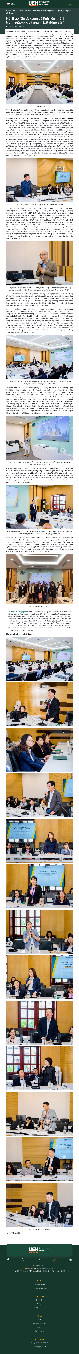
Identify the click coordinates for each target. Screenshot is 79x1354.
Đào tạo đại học (39, 1284)
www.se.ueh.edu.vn (47, 1268)
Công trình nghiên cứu (39, 1343)
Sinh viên (39, 1300)
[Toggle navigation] (70, 4)
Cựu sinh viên (39, 1331)
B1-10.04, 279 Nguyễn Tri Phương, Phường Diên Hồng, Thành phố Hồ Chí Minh (40, 1271)
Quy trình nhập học (39, 1323)
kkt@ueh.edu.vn (33, 1268)
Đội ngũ (39, 1304)
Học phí (39, 1327)
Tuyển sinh (39, 1319)
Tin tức (20, 11)
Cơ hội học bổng (39, 1308)
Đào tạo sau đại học (39, 1288)
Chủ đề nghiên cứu (39, 1347)
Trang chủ (12, 11)
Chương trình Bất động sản (17, 612)
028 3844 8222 (40, 1266)
